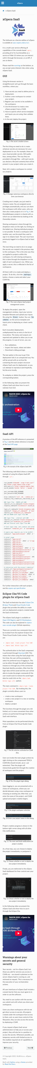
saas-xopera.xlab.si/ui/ (21, 43)
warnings (17, 65)
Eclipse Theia (7, 605)
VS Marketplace (25, 620)
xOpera (20, 3)
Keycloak (21, 653)
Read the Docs (10, 1064)
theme (23, 1062)
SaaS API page (12, 444)
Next (30, 1048)
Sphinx (12, 1062)
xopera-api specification (16, 588)
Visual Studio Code (23, 605)
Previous (8, 1048)
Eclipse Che (29, 602)
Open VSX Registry (9, 620)
